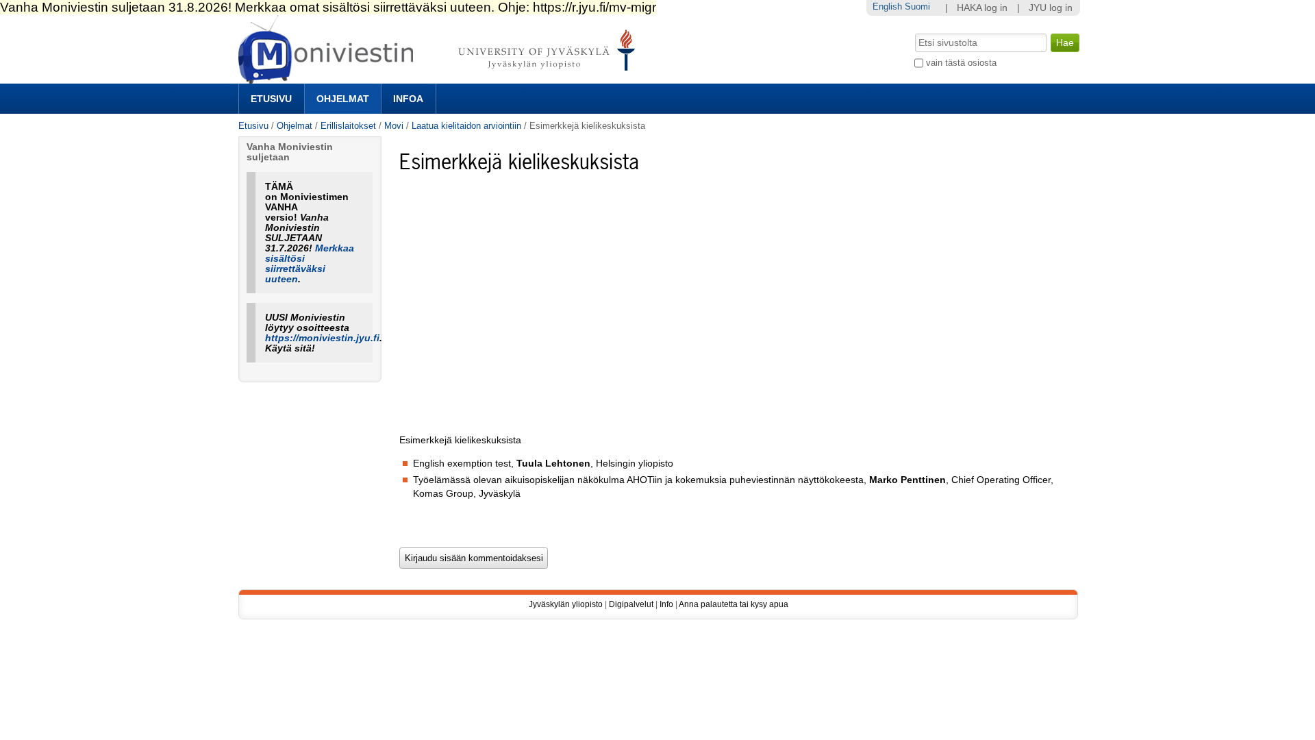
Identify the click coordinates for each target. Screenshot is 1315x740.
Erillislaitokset (348, 126)
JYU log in (1051, 8)
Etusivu (271, 98)
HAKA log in (982, 8)
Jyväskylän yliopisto (566, 604)
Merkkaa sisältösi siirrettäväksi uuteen (309, 263)
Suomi (917, 6)
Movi (393, 126)
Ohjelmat (342, 98)
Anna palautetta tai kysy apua (733, 604)
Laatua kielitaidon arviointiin (466, 126)
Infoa (408, 98)
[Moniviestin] (440, 78)
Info (666, 604)
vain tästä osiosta (961, 63)
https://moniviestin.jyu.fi (322, 338)
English (887, 6)
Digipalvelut (631, 604)
